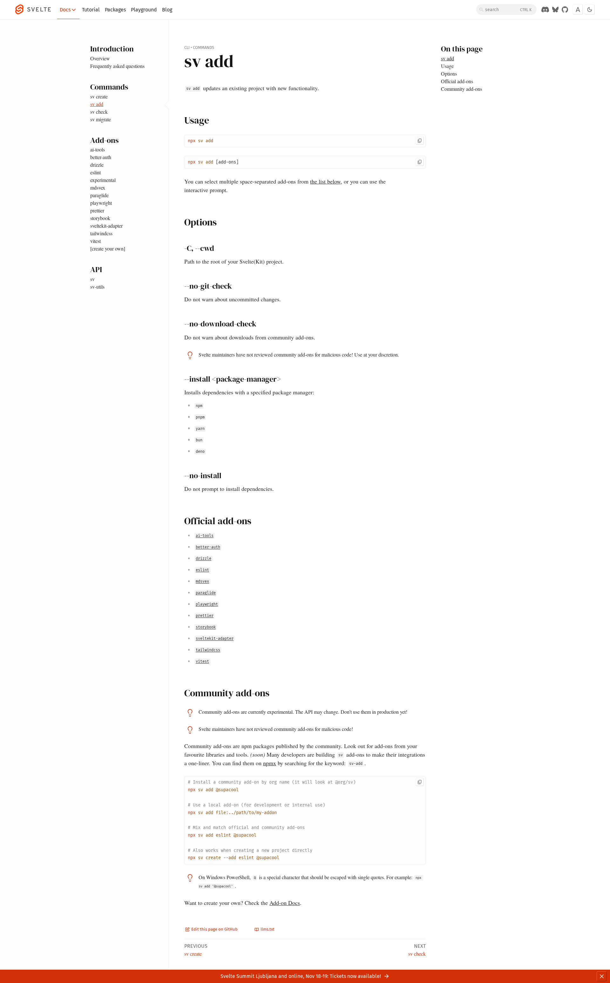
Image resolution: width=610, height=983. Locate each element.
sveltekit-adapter (106, 225)
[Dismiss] (602, 976)
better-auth (100, 157)
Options (449, 73)
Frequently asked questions (117, 66)
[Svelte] (36, 9)
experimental (103, 180)
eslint (95, 172)
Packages (115, 10)
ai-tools (97, 149)
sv (92, 279)
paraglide (99, 195)
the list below (325, 181)
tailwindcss (101, 233)
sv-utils (97, 286)
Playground (144, 10)
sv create (99, 96)
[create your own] (107, 248)
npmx (269, 763)
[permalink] (178, 120)
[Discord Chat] (545, 9)
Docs (65, 10)
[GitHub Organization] (565, 9)
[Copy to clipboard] (420, 141)
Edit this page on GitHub (214, 929)
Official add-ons (457, 81)
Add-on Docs (284, 902)
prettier (97, 210)
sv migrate (100, 119)
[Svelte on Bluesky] (555, 9)
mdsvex (97, 187)
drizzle (97, 164)
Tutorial (91, 10)
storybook (100, 218)
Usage (447, 66)
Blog (167, 10)
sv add (96, 104)
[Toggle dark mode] (590, 9)
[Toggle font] (578, 9)
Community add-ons (461, 88)
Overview (100, 58)
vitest (95, 240)
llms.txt (267, 929)
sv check (99, 111)
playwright (101, 202)
